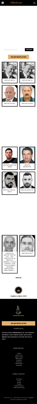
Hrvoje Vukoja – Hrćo (9, 190)
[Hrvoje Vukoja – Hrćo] (9, 180)
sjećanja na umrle (21, 399)
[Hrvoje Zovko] (9, 94)
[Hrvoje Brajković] (27, 155)
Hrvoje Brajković (27, 165)
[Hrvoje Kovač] (27, 243)
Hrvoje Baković (27, 190)
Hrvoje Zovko (9, 103)
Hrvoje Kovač (27, 253)
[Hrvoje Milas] (9, 70)
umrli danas (16, 397)
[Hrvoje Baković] (27, 180)
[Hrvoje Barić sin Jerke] (9, 155)
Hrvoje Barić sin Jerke (9, 165)
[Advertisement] (18, 26)
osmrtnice (24, 397)
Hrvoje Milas (9, 80)
